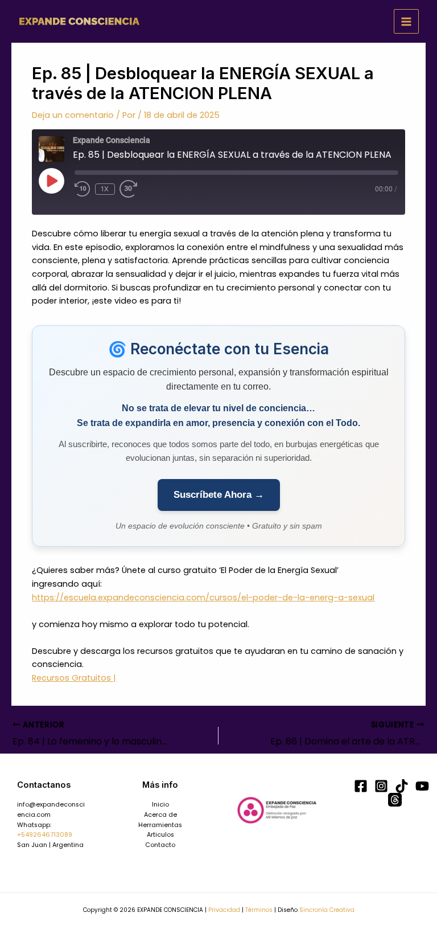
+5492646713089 (44, 834)
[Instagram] (381, 786)
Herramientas (160, 825)
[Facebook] (361, 786)
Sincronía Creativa (326, 910)
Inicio (160, 804)
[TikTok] (402, 786)
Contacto (160, 845)
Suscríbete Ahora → (219, 494)
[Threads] (395, 800)
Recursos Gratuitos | (74, 678)
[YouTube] (422, 786)
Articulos (160, 834)
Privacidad (224, 910)
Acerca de (160, 815)
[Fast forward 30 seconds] (135, 189)
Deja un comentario (73, 115)
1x (105, 189)
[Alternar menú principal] (406, 21)
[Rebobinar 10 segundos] (82, 189)
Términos (259, 910)
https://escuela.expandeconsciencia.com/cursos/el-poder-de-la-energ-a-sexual (203, 597)
